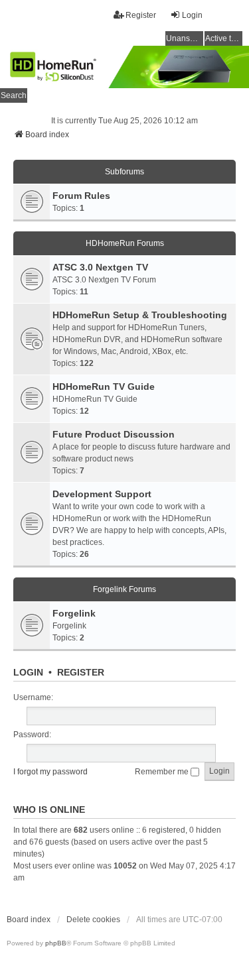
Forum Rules (81, 195)
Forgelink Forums (124, 589)
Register (80, 672)
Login (28, 672)
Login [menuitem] (192, 15)
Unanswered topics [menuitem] (184, 38)
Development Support (101, 494)
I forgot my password (50, 771)
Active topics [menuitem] (223, 38)
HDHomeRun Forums (125, 243)
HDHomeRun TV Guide (103, 386)
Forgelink (74, 613)
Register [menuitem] (140, 15)
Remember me (163, 771)
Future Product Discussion (113, 434)
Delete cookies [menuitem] (93, 919)
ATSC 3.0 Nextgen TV (100, 267)
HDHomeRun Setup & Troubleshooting (139, 315)
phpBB (55, 943)
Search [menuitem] (14, 95)
